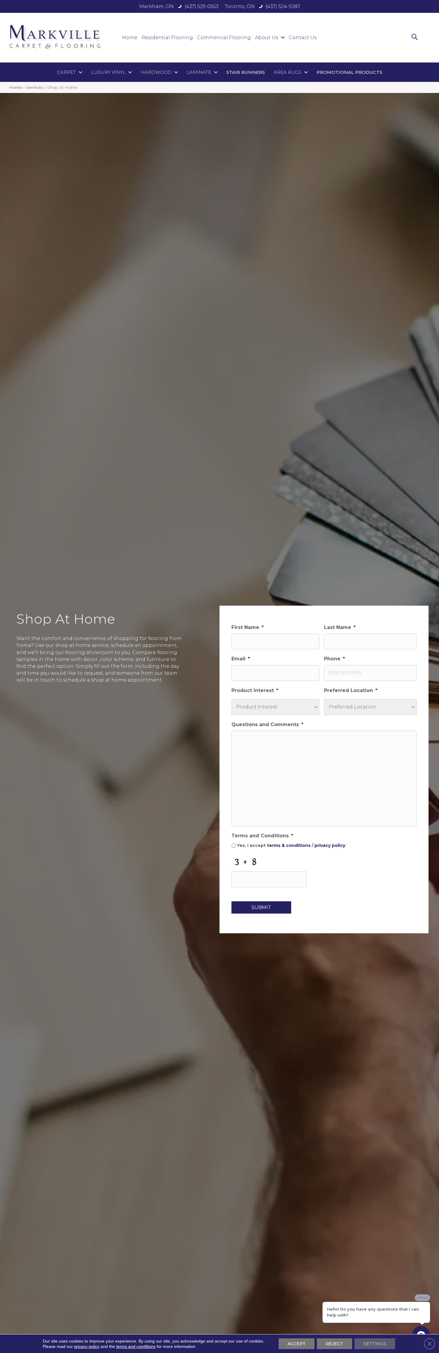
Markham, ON (156, 6)
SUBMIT (261, 907)
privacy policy (329, 845)
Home (15, 87)
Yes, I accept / (291, 845)
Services (34, 87)
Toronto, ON (240, 6)
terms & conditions (289, 845)
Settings (374, 1343)
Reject (334, 1343)
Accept (297, 1343)
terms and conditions (136, 1346)
